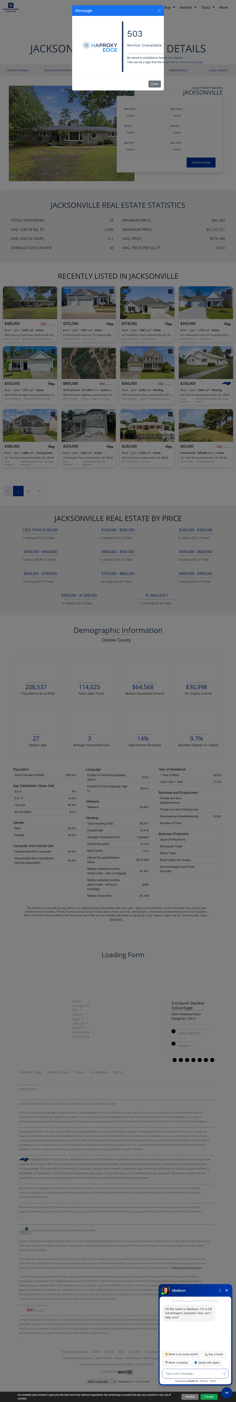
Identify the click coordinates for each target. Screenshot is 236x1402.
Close (155, 83)
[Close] (159, 10)
